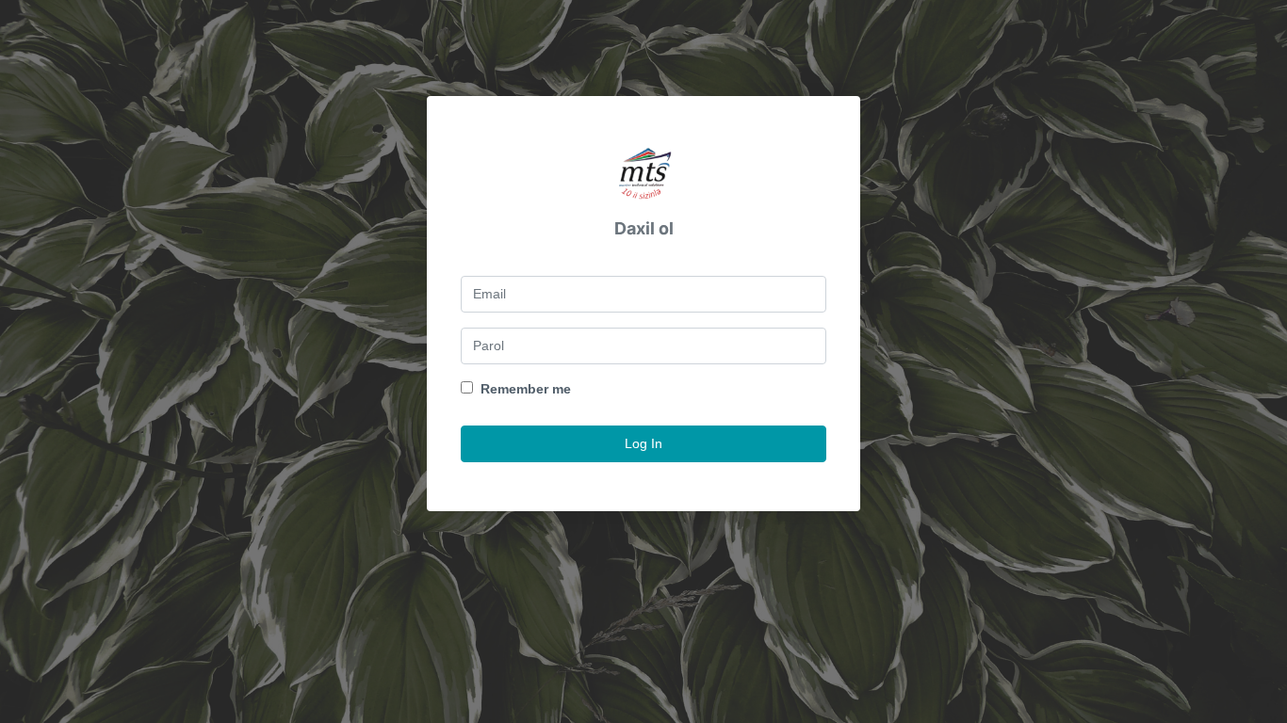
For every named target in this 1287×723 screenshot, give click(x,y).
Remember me (526, 388)
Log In (643, 443)
